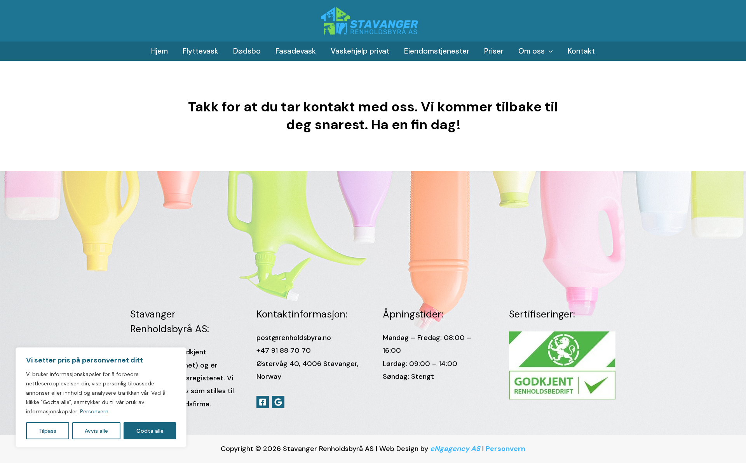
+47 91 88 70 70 (283, 350)
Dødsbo (247, 51)
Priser (494, 51)
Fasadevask (295, 51)
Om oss (531, 51)
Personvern (94, 411)
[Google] (278, 402)
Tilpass (47, 430)
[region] (101, 397)
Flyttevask (200, 51)
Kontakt (581, 51)
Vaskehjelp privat (360, 51)
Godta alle (150, 430)
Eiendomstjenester (436, 51)
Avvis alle (96, 430)
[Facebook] (262, 402)
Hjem (159, 51)
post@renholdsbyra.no (293, 337)
